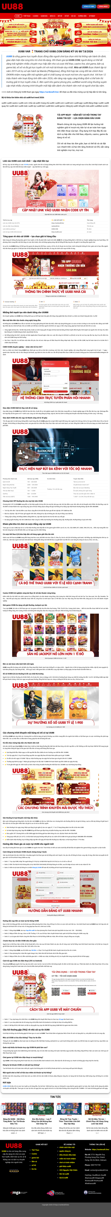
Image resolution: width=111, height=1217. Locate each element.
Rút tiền (34, 949)
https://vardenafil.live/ (49, 90)
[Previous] (5, 32)
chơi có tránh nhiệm (67, 1161)
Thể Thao (26, 16)
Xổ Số (67, 16)
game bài (44, 16)
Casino (35, 16)
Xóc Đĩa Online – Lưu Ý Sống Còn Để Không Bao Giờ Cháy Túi (41, 1120)
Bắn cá (52, 16)
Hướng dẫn (82, 16)
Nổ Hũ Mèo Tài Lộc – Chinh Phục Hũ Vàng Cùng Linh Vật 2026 (97, 1120)
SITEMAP (92, 16)
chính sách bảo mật (67, 1146)
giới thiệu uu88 (65, 1165)
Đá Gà (73, 16)
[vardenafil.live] (12, 6)
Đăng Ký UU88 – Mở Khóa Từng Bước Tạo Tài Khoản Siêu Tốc (14, 1120)
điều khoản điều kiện (67, 1153)
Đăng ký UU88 (36, 866)
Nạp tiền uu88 (30, 929)
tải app (61, 1018)
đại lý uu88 (63, 1176)
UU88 (17, 16)
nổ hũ (60, 16)
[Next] (106, 32)
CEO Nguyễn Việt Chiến (68, 1169)
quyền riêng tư (65, 1150)
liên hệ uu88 (64, 1172)
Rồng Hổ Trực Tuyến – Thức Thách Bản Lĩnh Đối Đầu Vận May (69, 1120)
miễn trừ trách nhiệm (67, 1157)
